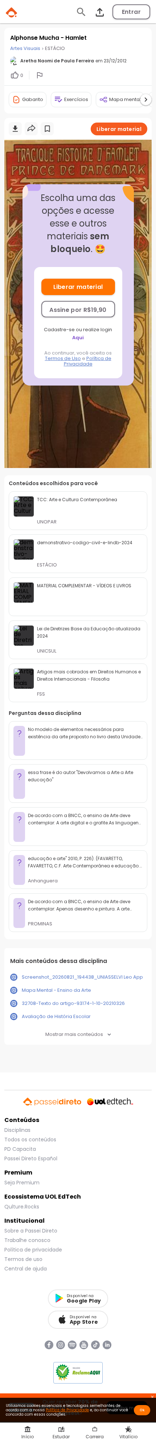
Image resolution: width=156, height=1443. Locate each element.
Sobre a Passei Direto (30, 1230)
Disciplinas (17, 1130)
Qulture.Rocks (21, 1206)
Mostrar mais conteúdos (74, 1034)
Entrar (131, 12)
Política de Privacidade (87, 361)
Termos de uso (23, 1259)
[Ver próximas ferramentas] (146, 99)
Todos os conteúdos (30, 1139)
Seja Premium (22, 1182)
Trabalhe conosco (27, 1240)
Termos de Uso (63, 358)
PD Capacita (20, 1149)
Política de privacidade (33, 1249)
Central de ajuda (25, 1268)
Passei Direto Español (30, 1158)
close (152, 1397)
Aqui (78, 337)
